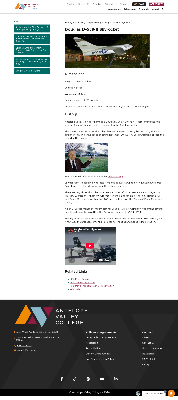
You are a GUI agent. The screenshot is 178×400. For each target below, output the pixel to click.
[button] (171, 393)
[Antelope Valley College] (25, 6)
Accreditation (93, 348)
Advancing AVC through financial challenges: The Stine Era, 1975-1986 (31, 61)
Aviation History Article (82, 283)
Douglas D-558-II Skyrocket (29, 71)
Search (163, 9)
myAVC (141, 4)
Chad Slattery (115, 177)
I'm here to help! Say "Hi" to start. (153, 393)
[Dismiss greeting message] (165, 391)
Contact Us (148, 343)
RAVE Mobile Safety (149, 362)
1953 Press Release (80, 279)
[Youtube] (102, 379)
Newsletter (148, 354)
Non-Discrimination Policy (100, 359)
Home (68, 23)
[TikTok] (74, 379)
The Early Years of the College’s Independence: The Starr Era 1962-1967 (31, 38)
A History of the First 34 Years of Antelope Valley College (32, 28)
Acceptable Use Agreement (101, 337)
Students (144, 9)
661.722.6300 (24, 346)
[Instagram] (88, 379)
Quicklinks (110, 4)
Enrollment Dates (75, 4)
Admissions (130, 9)
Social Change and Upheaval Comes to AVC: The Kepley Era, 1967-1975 (31, 50)
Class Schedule (94, 4)
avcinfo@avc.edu (26, 350)
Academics (114, 9)
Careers (146, 337)
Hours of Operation (152, 348)
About (155, 9)
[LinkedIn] (116, 379)
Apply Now (156, 4)
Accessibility (92, 343)
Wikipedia (75, 289)
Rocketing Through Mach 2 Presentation (92, 286)
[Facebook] (62, 379)
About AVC (78, 23)
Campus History (93, 23)
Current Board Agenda (98, 354)
